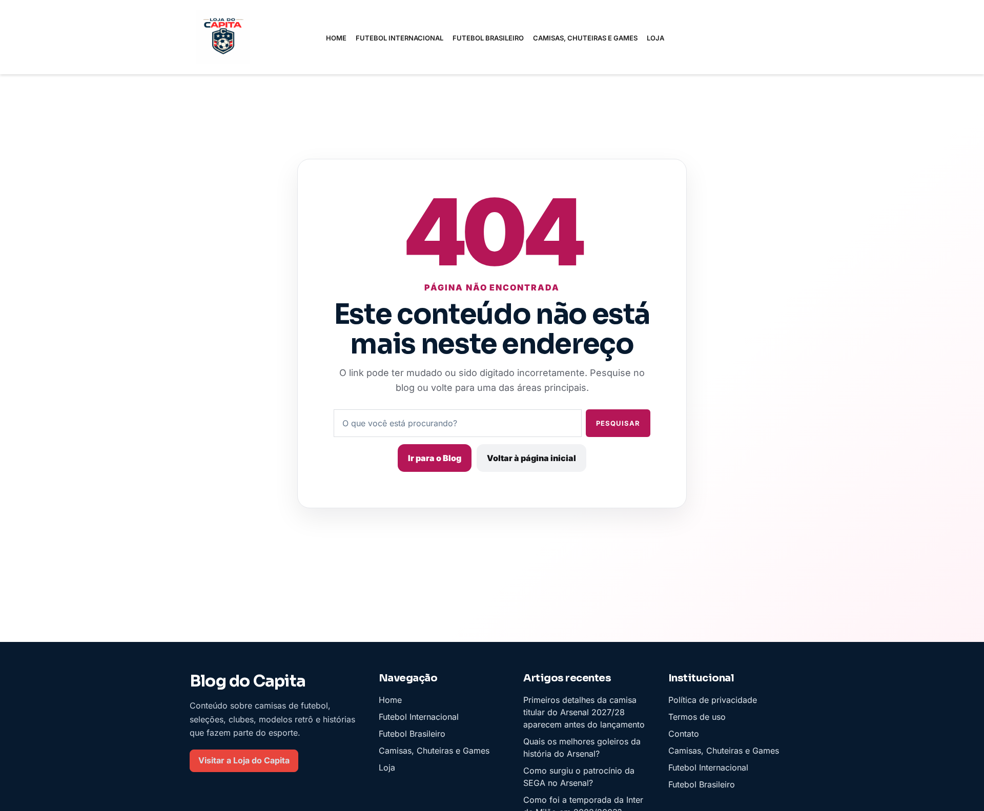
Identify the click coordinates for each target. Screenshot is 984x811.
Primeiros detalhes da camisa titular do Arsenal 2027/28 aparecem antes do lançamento (584, 712)
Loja (655, 38)
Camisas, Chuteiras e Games (585, 38)
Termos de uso (697, 717)
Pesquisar (618, 423)
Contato (683, 734)
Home (336, 38)
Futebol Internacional (399, 38)
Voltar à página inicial (531, 458)
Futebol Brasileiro (488, 38)
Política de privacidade (712, 700)
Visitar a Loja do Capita (244, 761)
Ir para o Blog (434, 458)
